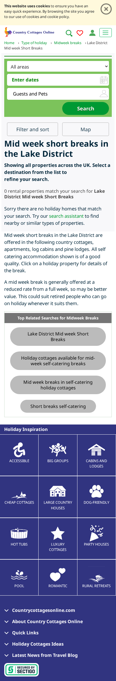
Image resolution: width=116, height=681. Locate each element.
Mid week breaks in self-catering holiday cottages (58, 385)
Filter (32, 129)
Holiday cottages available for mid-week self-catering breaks (58, 361)
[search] (69, 33)
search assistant (66, 216)
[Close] (106, 9)
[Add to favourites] (80, 34)
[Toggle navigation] (105, 32)
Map (86, 129)
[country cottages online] (29, 31)
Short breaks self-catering (58, 406)
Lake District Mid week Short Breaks (58, 336)
